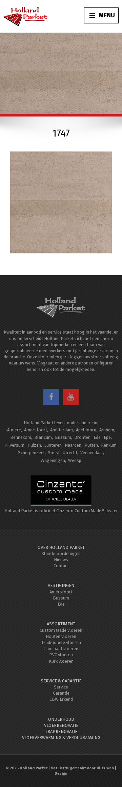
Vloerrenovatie (61, 725)
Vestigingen (61, 585)
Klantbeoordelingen (61, 553)
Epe (107, 437)
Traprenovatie (61, 731)
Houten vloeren (61, 636)
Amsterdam (61, 429)
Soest (54, 452)
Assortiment (61, 623)
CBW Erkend (61, 699)
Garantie (61, 693)
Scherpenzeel (31, 452)
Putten (91, 445)
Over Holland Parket (61, 547)
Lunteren (53, 445)
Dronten (82, 437)
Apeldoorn (86, 429)
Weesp (74, 460)
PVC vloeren (61, 654)
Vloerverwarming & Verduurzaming (61, 737)
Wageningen (53, 460)
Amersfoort (35, 429)
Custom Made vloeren (61, 630)
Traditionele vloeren (61, 642)
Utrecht (70, 452)
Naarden (73, 445)
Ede (97, 437)
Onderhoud (61, 719)
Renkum (109, 445)
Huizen (34, 445)
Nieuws (61, 559)
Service (61, 687)
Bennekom (20, 437)
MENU (107, 15)
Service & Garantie (61, 680)
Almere (14, 429)
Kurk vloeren (61, 661)
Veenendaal (91, 452)
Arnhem (106, 429)
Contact (61, 565)
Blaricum (43, 437)
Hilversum (14, 445)
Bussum (63, 437)
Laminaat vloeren (61, 648)
